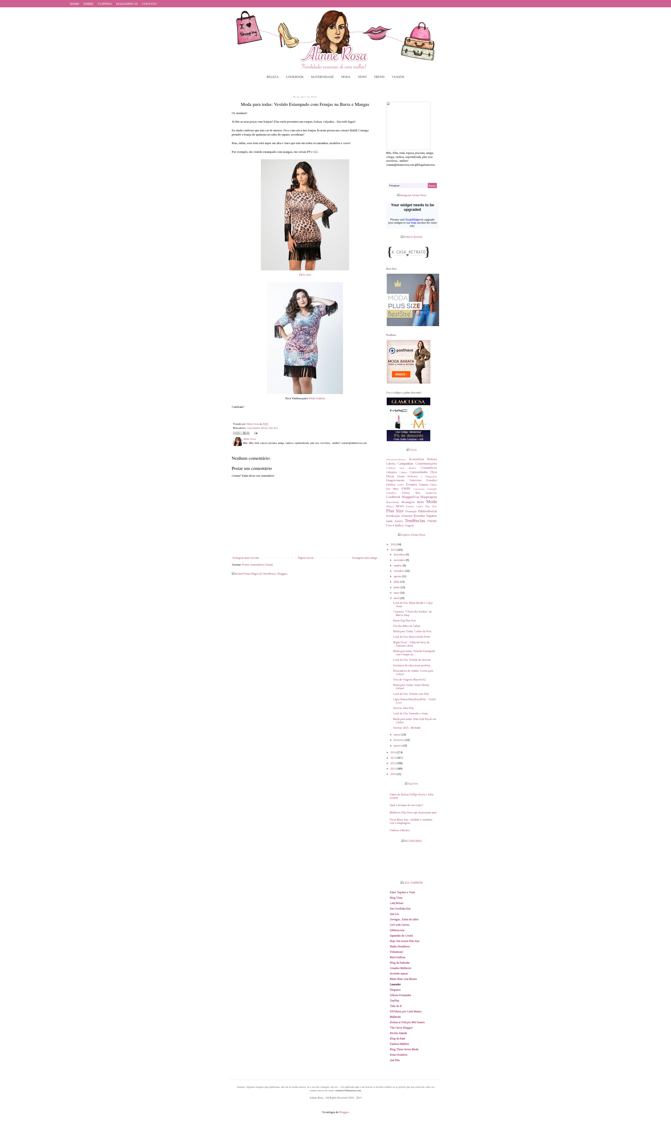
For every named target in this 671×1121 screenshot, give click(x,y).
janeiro (398, 745)
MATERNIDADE (322, 77)
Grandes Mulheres (400, 968)
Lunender (395, 984)
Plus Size (273, 428)
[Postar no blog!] (238, 433)
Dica (433, 472)
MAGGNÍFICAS (127, 4)
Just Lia (394, 913)
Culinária (391, 472)
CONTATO (149, 4)
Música (390, 506)
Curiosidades (253, 428)
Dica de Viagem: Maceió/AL (409, 679)
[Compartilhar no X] (241, 433)
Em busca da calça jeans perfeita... (412, 665)
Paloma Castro (414, 506)
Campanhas (405, 463)
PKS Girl (305, 274)
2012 (393, 763)
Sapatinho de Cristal (401, 935)
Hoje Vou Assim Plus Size (405, 941)
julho (397, 581)
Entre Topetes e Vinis (402, 892)
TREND (379, 77)
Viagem (409, 525)
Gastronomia (418, 489)
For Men (392, 488)
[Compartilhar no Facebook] (244, 433)
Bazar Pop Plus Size (404, 620)
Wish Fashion (316, 398)
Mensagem (408, 502)
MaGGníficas (397, 957)
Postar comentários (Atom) (257, 564)
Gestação (432, 488)
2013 (393, 757)
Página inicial (306, 557)
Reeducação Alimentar (399, 515)
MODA (346, 77)
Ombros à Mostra (400, 830)
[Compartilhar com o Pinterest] (248, 433)
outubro (398, 565)
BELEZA (273, 77)
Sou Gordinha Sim (400, 908)
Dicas (390, 476)
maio (397, 592)
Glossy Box (411, 492)
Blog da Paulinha (399, 962)
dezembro (400, 554)
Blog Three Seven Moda (404, 1049)
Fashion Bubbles (399, 1043)
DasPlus (394, 1000)
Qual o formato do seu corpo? (406, 805)
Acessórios (416, 459)
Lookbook (393, 497)
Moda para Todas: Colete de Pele (412, 631)
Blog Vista (396, 897)
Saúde (389, 521)
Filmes (433, 484)
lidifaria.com (397, 930)
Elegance (395, 989)
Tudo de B (396, 1005)
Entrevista (415, 480)
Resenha (419, 516)
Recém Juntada (398, 1033)
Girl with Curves (399, 924)
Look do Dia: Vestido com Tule (411, 693)
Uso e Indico (395, 525)
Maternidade (392, 502)
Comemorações (426, 463)
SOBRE (88, 4)
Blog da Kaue (397, 1038)
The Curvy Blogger (401, 1027)
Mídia (420, 502)
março (397, 734)
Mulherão (395, 1016)
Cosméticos (429, 467)
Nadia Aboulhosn (400, 946)
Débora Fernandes (400, 995)
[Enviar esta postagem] (255, 432)
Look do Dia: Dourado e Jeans (410, 713)
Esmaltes (431, 480)
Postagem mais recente (246, 557)
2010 (393, 774)
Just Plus (395, 1060)
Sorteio (399, 521)
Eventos (411, 484)
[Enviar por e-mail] (234, 433)
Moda (264, 428)
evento (400, 484)
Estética (390, 484)
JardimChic (431, 493)
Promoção (411, 511)
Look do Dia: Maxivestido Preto (411, 636)
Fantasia (423, 484)
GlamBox (391, 493)
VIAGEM (398, 77)
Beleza (432, 459)
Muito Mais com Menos (403, 978)
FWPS (406, 488)
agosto (398, 576)
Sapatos (431, 516)
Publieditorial (427, 511)
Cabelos (391, 463)
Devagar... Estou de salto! (404, 919)
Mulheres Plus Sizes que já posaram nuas (413, 812)
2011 (393, 768)
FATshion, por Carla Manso (406, 1011)
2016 (393, 544)
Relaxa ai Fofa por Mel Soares (407, 1022)
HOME (74, 4)
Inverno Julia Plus (403, 708)
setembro (399, 570)
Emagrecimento (395, 480)
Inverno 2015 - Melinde (407, 727)
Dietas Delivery (407, 476)
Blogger (344, 1112)
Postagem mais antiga (364, 557)
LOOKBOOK (295, 77)
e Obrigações (429, 476)
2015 (393, 549)
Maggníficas (410, 497)
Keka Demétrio (398, 1054)
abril (397, 598)
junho (397, 587)
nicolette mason (399, 973)
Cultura (403, 472)
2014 (393, 752)
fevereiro (399, 739)
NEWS (362, 77)
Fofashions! (396, 951)
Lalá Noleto (396, 903)
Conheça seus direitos (401, 468)
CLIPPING (105, 4)
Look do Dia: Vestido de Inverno (412, 659)
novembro (400, 560)
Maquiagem (428, 497)
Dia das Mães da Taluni (406, 625)
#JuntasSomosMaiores (396, 459)
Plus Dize (431, 506)
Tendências (415, 520)
